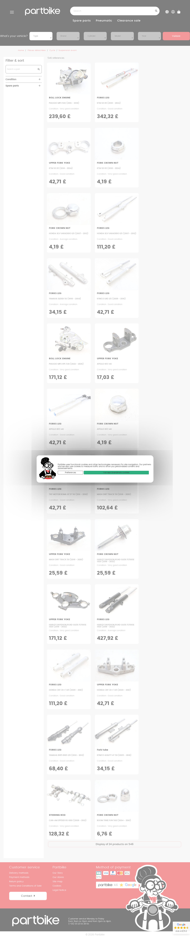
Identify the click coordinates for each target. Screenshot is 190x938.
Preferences (70, 473)
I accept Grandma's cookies (116, 473)
